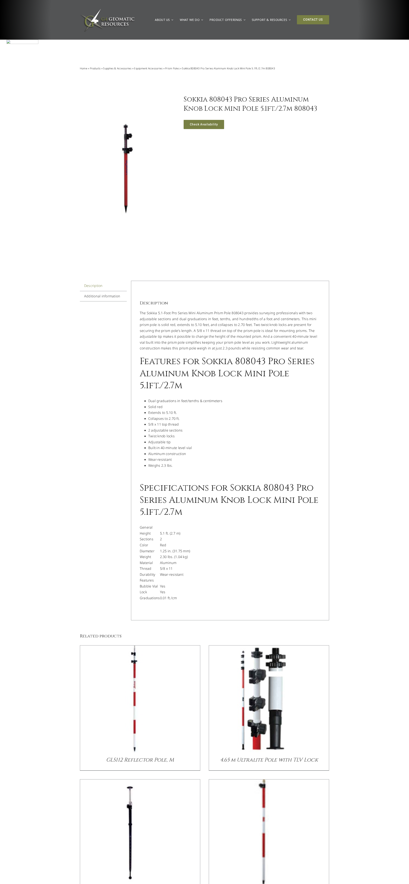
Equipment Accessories (148, 68)
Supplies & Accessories (117, 68)
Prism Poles (172, 68)
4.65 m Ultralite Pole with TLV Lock (269, 759)
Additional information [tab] (102, 296)
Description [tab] (93, 285)
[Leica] (22, 41)
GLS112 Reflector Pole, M (140, 759)
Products (95, 68)
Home (83, 68)
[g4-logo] (107, 9)
